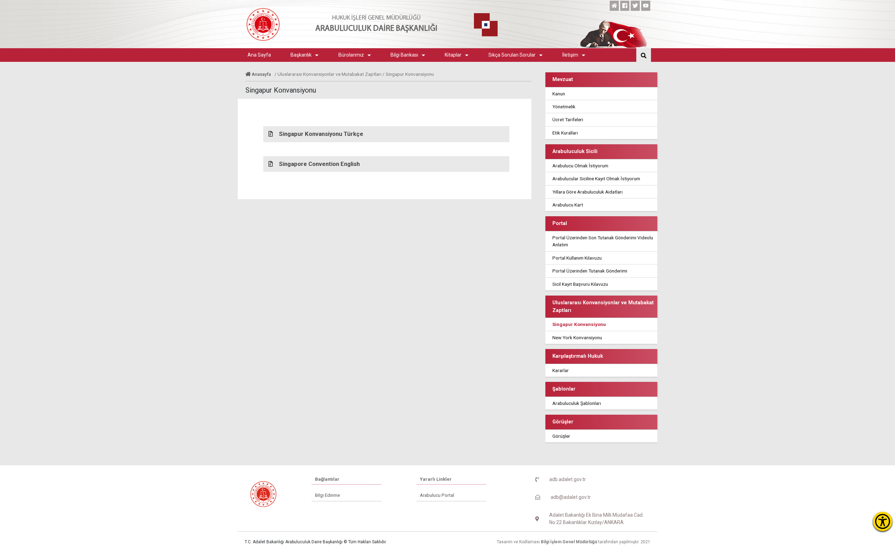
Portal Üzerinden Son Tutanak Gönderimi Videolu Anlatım (602, 241)
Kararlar (560, 370)
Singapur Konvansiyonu (579, 324)
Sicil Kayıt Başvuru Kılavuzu (580, 284)
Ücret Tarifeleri (567, 119)
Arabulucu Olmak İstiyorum (580, 165)
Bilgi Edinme (327, 495)
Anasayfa (261, 74)
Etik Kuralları (565, 133)
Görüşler (561, 436)
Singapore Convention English (319, 163)
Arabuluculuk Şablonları (576, 403)
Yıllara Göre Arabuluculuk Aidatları (587, 192)
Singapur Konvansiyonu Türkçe (321, 133)
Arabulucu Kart (567, 205)
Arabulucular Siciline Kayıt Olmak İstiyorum (596, 178)
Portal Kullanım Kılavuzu (577, 258)
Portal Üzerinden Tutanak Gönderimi (589, 271)
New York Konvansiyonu (577, 337)
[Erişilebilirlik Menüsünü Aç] (882, 521)
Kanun (558, 93)
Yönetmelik (563, 106)
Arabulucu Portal (437, 495)
